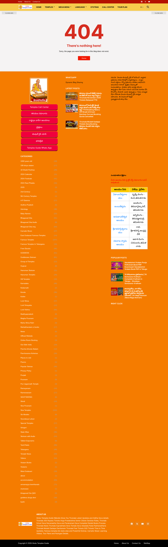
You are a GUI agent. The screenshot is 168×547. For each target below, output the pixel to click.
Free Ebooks (39, 249)
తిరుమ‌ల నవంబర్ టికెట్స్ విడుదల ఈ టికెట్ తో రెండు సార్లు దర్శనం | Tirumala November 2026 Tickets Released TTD (90, 96)
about (39, 476)
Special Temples (39, 423)
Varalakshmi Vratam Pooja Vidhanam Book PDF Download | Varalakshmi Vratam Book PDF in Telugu (136, 265)
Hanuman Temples (39, 275)
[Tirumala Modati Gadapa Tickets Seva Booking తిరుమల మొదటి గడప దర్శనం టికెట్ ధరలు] (72, 125)
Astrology (39, 209)
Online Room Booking (39, 340)
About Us (27, 2)
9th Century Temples (39, 196)
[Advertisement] (129, 137)
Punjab (39, 375)
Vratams (39, 467)
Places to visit (39, 358)
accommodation (39, 480)
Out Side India (39, 345)
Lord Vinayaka (39, 305)
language (80, 7)
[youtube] (149, 1)
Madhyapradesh (39, 314)
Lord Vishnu (39, 310)
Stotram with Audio (39, 436)
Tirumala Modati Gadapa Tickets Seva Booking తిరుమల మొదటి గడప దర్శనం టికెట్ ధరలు (89, 125)
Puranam (39, 379)
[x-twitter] (145, 1)
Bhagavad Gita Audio (39, 222)
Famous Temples (39, 240)
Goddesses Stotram (39, 257)
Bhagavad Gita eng (39, 227)
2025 (39, 187)
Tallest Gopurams (39, 441)
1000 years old (39, 161)
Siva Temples (39, 410)
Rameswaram (39, 393)
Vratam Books (39, 463)
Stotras (95, 7)
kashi (39, 502)
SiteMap (147, 543)
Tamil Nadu (39, 445)
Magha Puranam (39, 318)
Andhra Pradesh (39, 205)
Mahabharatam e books (39, 327)
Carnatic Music (39, 231)
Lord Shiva (39, 301)
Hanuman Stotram (39, 270)
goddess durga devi (39, 498)
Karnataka (39, 283)
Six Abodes (39, 414)
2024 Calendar (39, 174)
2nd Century (39, 192)
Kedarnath (39, 288)
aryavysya (39, 489)
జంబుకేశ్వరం (120, 206)
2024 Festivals (39, 179)
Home (20, 2)
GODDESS (39, 253)
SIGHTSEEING (39, 397)
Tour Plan (122, 7)
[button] (142, 7)
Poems (39, 362)
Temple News (39, 454)
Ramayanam (39, 388)
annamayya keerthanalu (39, 484)
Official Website (39, 336)
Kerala (39, 292)
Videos (39, 458)
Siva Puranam (39, 406)
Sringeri (39, 428)
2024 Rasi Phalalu (39, 183)
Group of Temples (39, 262)
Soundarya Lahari (39, 419)
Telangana (39, 449)
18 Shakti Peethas (39, 170)
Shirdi (39, 401)
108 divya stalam (39, 165)
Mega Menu (64, 7)
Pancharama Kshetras (39, 353)
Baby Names (39, 214)
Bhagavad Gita (39, 218)
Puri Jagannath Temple (39, 384)
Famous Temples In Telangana (39, 244)
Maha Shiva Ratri (39, 323)
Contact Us (36, 2)
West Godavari (39, 471)
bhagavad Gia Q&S (39, 493)
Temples (49, 7)
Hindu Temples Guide (40, 543)
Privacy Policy (39, 371)
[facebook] (141, 1)
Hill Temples (39, 279)
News (39, 331)
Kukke (39, 296)
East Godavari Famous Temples (39, 235)
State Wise (39, 432)
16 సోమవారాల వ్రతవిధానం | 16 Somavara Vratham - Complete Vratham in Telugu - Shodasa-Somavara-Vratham (136, 278)
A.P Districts (39, 200)
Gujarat (39, 266)
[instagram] (148, 524)
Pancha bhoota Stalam (39, 349)
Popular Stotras (39, 366)
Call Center (108, 7)
